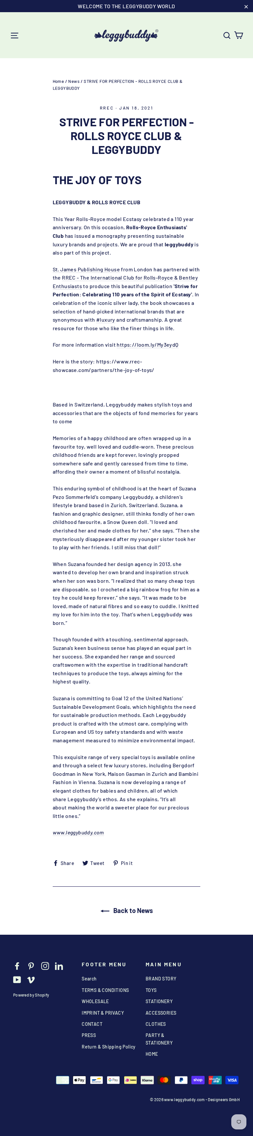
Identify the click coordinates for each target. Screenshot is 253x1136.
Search (89, 978)
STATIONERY (159, 1001)
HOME (152, 1054)
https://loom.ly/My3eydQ (147, 344)
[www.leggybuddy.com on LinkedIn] (59, 965)
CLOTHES (156, 1024)
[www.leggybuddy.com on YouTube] (17, 979)
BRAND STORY (161, 978)
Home (58, 81)
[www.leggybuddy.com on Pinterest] (31, 965)
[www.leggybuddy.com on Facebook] (17, 965)
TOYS (151, 990)
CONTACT (92, 1024)
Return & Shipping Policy (109, 1047)
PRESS (89, 1035)
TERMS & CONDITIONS (105, 990)
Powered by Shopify (31, 995)
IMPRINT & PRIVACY (103, 1013)
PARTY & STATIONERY (159, 1038)
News (73, 81)
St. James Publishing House (86, 269)
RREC (107, 108)
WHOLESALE (95, 1001)
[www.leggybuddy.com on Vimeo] (31, 979)
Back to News (132, 910)
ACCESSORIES (161, 1013)
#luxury (105, 319)
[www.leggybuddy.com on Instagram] (45, 965)
